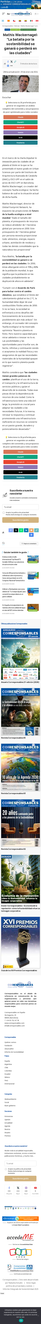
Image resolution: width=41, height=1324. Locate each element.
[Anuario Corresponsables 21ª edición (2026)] (20, 654)
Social (30, 594)
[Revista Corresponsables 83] (20, 767)
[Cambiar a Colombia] (20, 20)
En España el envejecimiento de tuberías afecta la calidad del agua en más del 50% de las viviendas (13, 607)
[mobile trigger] (4, 14)
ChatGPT (20, 122)
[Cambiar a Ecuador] (25, 20)
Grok (20, 137)
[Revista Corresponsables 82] (20, 823)
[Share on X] (11, 62)
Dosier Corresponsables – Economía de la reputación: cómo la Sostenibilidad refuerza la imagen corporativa (20, 908)
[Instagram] (26, 1190)
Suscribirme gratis (21, 520)
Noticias (7, 29)
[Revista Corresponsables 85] (20, 711)
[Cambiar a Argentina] (3, 20)
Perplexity (20, 143)
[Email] (31, 530)
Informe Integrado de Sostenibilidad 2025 (20, 1289)
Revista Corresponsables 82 (13, 849)
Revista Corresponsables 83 (13, 793)
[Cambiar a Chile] (14, 20)
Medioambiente (15, 29)
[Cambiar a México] (31, 20)
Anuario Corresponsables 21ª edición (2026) (20, 682)
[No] (38, 1315)
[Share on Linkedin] (26, 530)
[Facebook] (9, 1190)
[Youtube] (35, 1190)
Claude (20, 117)
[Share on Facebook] (8, 62)
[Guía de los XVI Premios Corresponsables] (20, 942)
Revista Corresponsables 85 (13, 738)
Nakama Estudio (16, 1283)
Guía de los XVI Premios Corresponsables (19, 970)
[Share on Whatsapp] (21, 530)
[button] (15, 62)
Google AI (20, 127)
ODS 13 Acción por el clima (28, 29)
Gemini (20, 132)
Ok (21, 1320)
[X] (18, 1190)
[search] (30, 14)
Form (2, 1293)
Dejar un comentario (30, 543)
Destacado (32, 575)
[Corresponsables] (20, 13)
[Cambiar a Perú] (37, 20)
